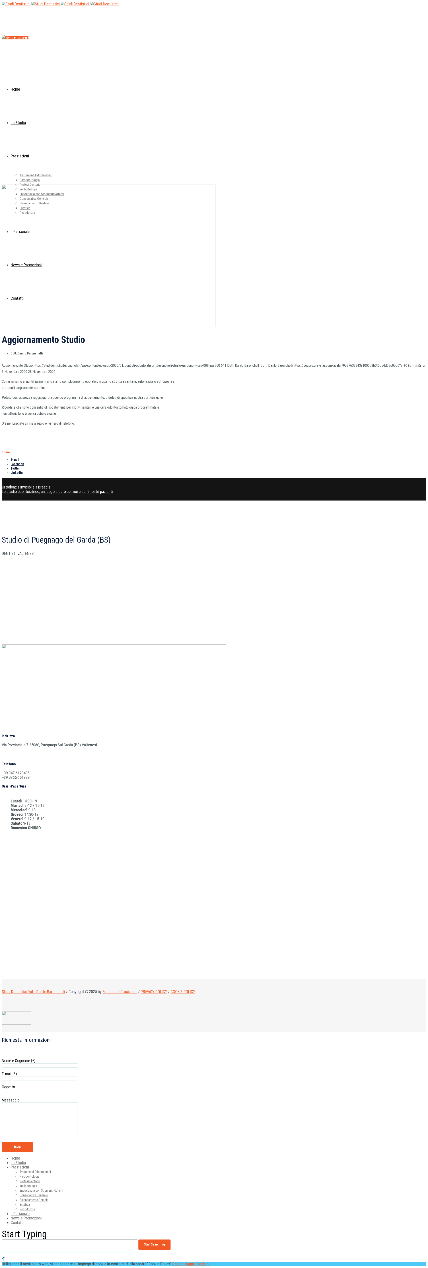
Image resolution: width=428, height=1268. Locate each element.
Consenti (179, 1264)
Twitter (15, 468)
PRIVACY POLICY (154, 991)
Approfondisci (198, 1264)
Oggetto (8, 1087)
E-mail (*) (9, 1073)
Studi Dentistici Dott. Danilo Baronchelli (33, 991)
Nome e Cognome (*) (18, 1060)
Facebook (17, 464)
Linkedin (17, 472)
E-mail (15, 459)
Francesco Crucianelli (120, 991)
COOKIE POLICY (183, 991)
